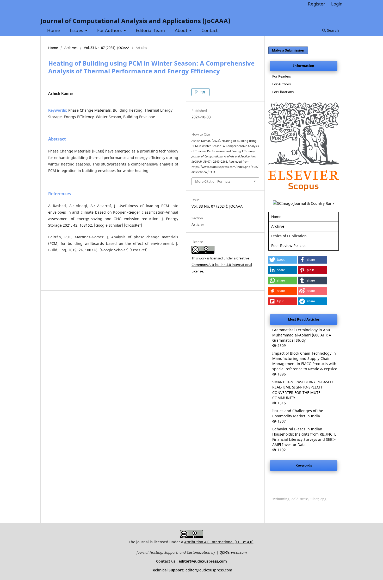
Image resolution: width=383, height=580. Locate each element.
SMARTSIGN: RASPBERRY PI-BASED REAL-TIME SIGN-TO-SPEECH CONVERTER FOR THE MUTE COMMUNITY (302, 389)
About (181, 30)
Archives (70, 47)
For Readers (281, 76)
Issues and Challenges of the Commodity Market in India (297, 413)
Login (337, 4)
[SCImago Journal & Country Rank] (303, 203)
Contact (209, 30)
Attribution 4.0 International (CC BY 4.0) (219, 541)
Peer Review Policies (288, 245)
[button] (282, 260)
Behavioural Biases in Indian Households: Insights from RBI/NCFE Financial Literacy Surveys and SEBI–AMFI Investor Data (304, 436)
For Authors (110, 30)
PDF (202, 92)
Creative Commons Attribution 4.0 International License (221, 264)
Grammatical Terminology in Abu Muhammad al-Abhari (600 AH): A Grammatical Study (301, 335)
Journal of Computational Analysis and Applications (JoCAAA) (135, 20)
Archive (277, 226)
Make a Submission (288, 50)
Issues (77, 30)
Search (332, 30)
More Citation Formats (212, 181)
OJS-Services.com (233, 552)
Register (316, 4)
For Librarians (283, 92)
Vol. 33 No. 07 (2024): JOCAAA (106, 47)
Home (53, 30)
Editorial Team (150, 30)
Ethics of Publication (289, 235)
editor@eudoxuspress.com (203, 561)
